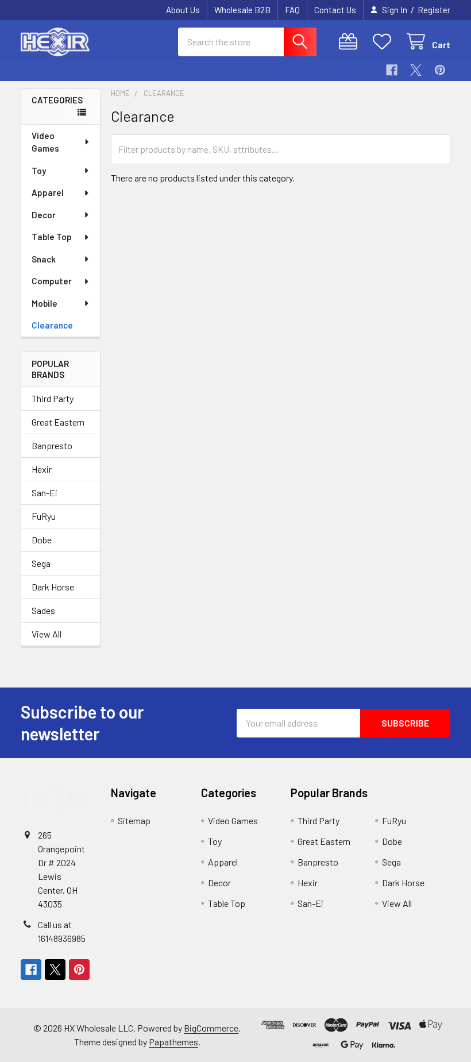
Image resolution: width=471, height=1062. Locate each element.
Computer (52, 281)
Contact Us (335, 10)
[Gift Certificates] (350, 42)
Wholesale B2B (242, 10)
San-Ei (44, 492)
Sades (43, 610)
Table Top (52, 236)
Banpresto (52, 445)
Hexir (42, 469)
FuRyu (44, 516)
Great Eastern (58, 421)
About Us (183, 10)
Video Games (45, 142)
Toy (39, 170)
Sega (41, 563)
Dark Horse (53, 586)
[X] (416, 70)
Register (434, 10)
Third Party (53, 398)
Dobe (42, 539)
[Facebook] (391, 70)
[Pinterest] (440, 70)
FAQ (292, 10)
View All (46, 633)
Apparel (48, 192)
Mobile (44, 303)
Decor (44, 215)
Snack (44, 259)
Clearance (52, 325)
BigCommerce (211, 1027)
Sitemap (134, 820)
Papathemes (173, 1041)
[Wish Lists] (384, 42)
